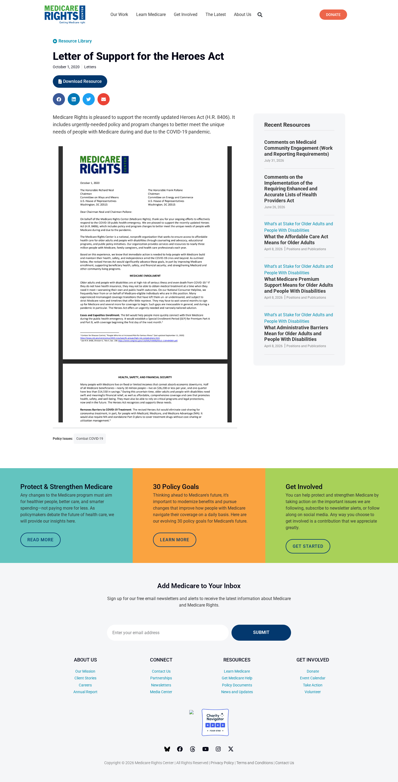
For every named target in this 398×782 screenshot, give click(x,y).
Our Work (119, 14)
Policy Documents (237, 685)
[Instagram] (218, 749)
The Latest (215, 14)
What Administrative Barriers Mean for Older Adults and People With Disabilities (296, 333)
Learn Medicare (151, 14)
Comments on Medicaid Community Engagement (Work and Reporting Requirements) (298, 148)
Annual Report (85, 692)
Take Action (312, 685)
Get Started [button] (308, 546)
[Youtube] (205, 749)
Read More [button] (40, 539)
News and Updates (237, 692)
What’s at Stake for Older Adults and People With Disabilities (298, 227)
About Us (242, 14)
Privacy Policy (222, 763)
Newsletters (161, 685)
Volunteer (313, 692)
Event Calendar (312, 678)
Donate (313, 671)
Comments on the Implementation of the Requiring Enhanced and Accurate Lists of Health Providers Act (290, 188)
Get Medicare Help (237, 678)
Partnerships (161, 678)
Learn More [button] (174, 539)
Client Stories (85, 678)
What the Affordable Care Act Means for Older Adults (296, 239)
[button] (259, 14)
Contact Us (161, 671)
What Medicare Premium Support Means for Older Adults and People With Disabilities (298, 285)
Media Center (161, 692)
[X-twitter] (231, 749)
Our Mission (85, 671)
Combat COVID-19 (89, 439)
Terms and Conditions (254, 763)
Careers (85, 685)
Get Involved (185, 14)
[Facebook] (180, 749)
